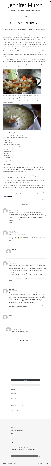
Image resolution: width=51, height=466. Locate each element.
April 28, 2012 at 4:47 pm (16, 250)
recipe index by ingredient (17, 430)
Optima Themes (13, 463)
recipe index (13, 427)
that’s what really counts (32, 34)
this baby (12, 394)
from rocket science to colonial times (17, 406)
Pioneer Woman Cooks (19, 132)
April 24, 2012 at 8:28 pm (16, 329)
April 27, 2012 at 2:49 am (13, 210)
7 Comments (43, 199)
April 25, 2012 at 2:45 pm (13, 232)
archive (12, 436)
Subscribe (25, 380)
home (12, 424)
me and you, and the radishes (25, 192)
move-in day (13, 389)
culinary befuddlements (15, 400)
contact (12, 439)
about (12, 433)
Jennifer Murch (25, 5)
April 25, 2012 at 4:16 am (13, 263)
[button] (50, 1)
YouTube (13, 442)
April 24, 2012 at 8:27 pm (13, 316)
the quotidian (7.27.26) (15, 410)
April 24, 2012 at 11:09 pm (13, 290)
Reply (45, 208)
